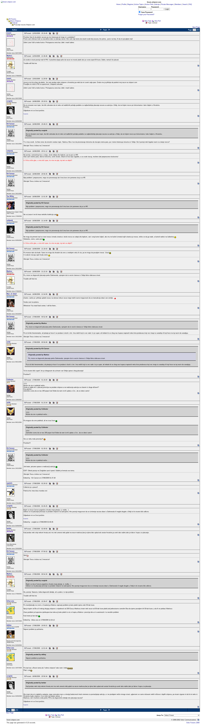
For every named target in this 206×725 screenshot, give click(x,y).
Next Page (196, 27)
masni (9, 33)
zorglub (9, 101)
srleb (8, 342)
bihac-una (10, 601)
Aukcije (14, 23)
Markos (9, 56)
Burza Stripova (15, 21)
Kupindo (25, 114)
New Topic (148, 21)
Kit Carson (10, 124)
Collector (10, 379)
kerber (9, 528)
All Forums (12, 19)
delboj (9, 625)
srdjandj (10, 151)
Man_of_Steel (12, 294)
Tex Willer (10, 196)
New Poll (157, 21)
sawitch (9, 483)
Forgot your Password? (146, 14)
